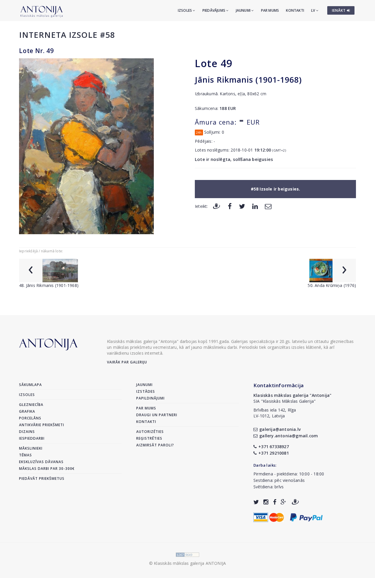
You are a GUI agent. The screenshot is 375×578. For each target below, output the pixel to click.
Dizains (27, 431)
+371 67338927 (273, 446)
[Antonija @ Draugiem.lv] (295, 502)
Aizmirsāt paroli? (155, 445)
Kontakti (295, 10)
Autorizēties (150, 431)
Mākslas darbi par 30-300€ (47, 468)
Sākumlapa (30, 384)
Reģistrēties (149, 438)
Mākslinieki (30, 448)
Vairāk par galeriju (127, 362)
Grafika (27, 411)
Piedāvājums (214, 10)
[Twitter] (242, 206)
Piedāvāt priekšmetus (41, 478)
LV (313, 10)
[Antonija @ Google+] (283, 502)
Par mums (270, 10)
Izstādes (145, 391)
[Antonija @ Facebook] (274, 502)
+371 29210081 (273, 453)
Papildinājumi (150, 398)
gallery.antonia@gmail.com (288, 435)
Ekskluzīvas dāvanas (41, 461)
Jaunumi (244, 10)
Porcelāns (30, 418)
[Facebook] (230, 206)
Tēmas (25, 455)
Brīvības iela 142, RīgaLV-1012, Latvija (274, 413)
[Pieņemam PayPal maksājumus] (306, 516)
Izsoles (185, 10)
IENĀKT (339, 10)
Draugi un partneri (156, 414)
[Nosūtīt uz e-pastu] (268, 206)
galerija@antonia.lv (280, 429)
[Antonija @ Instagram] (265, 502)
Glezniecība (31, 404)
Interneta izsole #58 (67, 34)
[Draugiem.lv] (216, 206)
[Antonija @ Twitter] (256, 502)
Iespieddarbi (32, 438)
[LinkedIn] (255, 206)
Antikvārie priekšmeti (41, 424)
